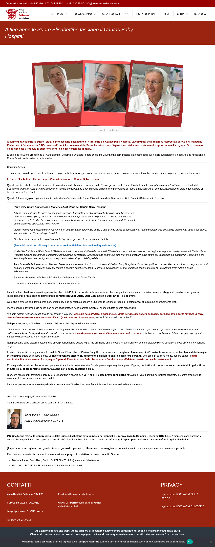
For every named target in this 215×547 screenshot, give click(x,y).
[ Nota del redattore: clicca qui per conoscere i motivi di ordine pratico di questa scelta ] (65, 245)
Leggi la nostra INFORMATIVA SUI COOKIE (182, 506)
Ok (189, 541)
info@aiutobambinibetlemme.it (102, 3)
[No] (210, 541)
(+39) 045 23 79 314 (21, 520)
